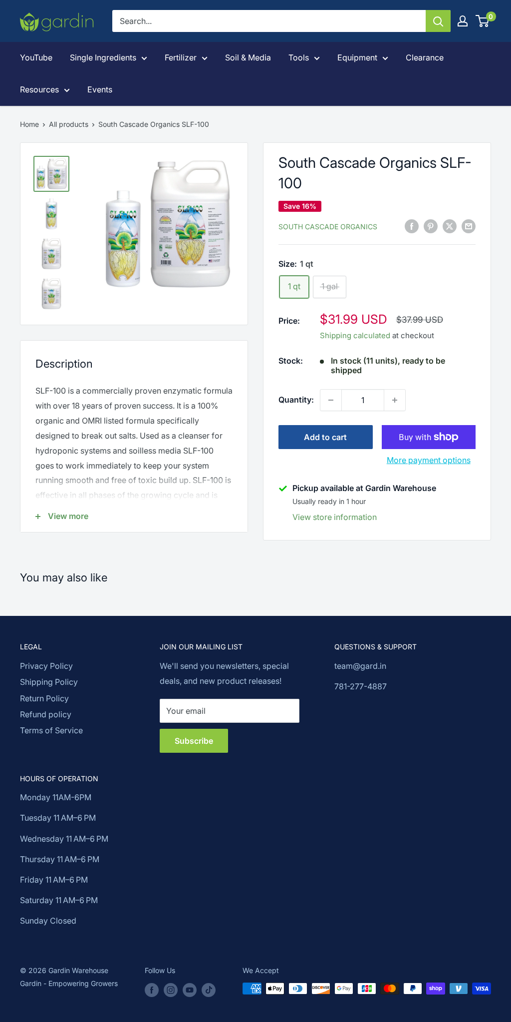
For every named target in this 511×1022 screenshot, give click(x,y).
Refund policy (45, 714)
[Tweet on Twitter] (450, 225)
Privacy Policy (46, 666)
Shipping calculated (355, 335)
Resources (39, 89)
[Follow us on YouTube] (190, 990)
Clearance (425, 57)
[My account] (463, 20)
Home (29, 124)
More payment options (429, 460)
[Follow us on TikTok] (209, 990)
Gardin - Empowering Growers (69, 983)
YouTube (36, 57)
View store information (334, 517)
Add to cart (325, 437)
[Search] (438, 21)
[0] (483, 21)
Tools (298, 57)
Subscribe (194, 741)
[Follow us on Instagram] (171, 990)
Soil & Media (248, 57)
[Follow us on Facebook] (152, 990)
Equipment (357, 57)
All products (68, 124)
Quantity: (296, 400)
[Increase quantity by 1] (394, 400)
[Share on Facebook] (412, 225)
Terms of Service (51, 730)
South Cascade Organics (327, 226)
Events (99, 89)
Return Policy (44, 698)
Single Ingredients (103, 57)
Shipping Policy (49, 682)
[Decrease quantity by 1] (330, 400)
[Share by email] (469, 225)
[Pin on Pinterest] (431, 225)
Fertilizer (181, 57)
